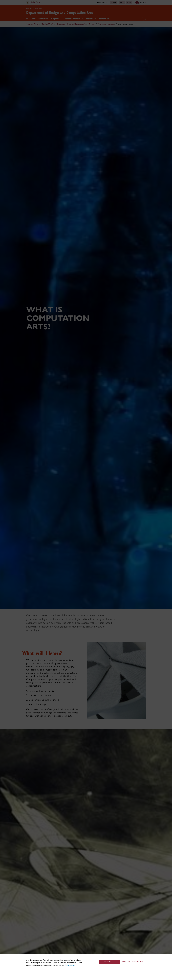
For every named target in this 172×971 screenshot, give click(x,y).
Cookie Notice (70, 965)
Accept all (109, 962)
